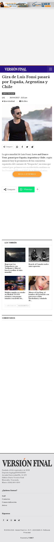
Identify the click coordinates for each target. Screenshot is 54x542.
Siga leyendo (27, 174)
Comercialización (9, 502)
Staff (4, 496)
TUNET (31, 538)
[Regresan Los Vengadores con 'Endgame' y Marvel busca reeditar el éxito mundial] (15, 255)
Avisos (4, 505)
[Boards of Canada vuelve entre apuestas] (39, 255)
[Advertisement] (27, 37)
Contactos (6, 499)
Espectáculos (8, 93)
